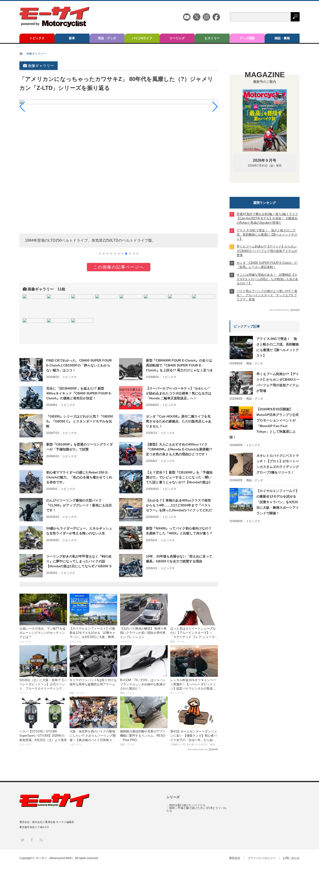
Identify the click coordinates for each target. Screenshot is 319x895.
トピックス (37, 38)
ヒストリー (212, 38)
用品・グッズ (107, 38)
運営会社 (234, 858)
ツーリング (177, 38)
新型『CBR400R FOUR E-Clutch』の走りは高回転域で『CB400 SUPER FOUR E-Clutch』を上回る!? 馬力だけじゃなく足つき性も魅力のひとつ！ (179, 366)
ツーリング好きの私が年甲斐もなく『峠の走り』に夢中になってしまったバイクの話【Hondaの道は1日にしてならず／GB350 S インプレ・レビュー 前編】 (79, 561)
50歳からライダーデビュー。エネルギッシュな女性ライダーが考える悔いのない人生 (79, 530)
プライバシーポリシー (262, 858)
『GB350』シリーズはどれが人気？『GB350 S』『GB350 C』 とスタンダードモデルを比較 (79, 421)
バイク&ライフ (142, 38)
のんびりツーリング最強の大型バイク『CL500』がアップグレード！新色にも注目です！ (79, 505)
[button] (100, 253)
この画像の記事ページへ (118, 267)
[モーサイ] (54, 26)
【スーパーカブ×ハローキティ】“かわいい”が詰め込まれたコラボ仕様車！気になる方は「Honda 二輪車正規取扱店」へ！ (178, 393)
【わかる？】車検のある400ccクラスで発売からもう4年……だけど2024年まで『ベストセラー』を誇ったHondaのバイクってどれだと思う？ (179, 505)
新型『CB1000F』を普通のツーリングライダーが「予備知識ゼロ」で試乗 (79, 446)
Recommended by (198, 749)
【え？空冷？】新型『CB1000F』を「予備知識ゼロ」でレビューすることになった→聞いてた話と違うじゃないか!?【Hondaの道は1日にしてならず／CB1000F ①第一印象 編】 (179, 477)
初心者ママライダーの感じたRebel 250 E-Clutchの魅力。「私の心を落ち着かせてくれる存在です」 (79, 477)
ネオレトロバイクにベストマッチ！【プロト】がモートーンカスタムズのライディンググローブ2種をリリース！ (277, 464)
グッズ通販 (247, 38)
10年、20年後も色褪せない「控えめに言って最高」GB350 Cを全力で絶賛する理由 (179, 558)
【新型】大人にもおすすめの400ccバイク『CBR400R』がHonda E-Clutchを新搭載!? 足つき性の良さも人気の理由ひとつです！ (179, 449)
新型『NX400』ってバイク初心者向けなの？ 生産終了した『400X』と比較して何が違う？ (179, 530)
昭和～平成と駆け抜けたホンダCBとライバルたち (197, 809)
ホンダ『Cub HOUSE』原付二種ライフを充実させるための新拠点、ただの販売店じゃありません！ (178, 421)
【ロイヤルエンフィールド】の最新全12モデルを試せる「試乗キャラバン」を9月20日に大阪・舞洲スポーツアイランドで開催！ (277, 502)
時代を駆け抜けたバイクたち (187, 805)
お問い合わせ (291, 858)
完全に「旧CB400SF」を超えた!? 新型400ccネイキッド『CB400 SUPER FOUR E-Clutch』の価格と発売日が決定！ (79, 393)
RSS (41, 840)
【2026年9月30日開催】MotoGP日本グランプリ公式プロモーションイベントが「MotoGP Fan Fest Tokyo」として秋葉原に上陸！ (264, 423)
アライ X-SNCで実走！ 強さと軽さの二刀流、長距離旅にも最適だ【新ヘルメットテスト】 (277, 347)
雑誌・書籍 (282, 38)
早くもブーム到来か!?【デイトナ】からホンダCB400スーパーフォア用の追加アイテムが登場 (277, 382)
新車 (72, 38)
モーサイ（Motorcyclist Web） (55, 858)
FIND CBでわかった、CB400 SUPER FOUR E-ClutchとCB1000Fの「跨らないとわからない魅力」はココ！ (79, 365)
